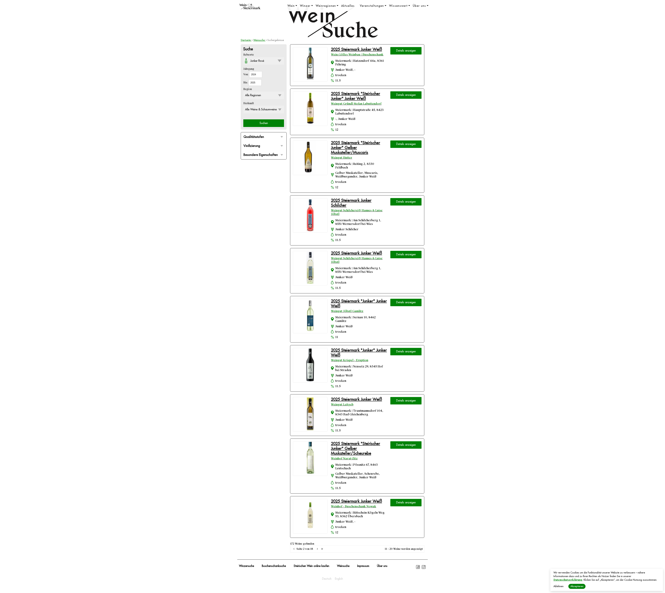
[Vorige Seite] (294, 549)
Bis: (246, 82)
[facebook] (418, 568)
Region (247, 89)
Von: (246, 74)
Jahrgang (248, 68)
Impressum (363, 566)
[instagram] (423, 568)
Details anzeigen (406, 50)
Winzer (305, 5)
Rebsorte (248, 54)
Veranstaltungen (372, 5)
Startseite (246, 40)
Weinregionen (326, 5)
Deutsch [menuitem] (326, 578)
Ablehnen (558, 586)
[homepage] (250, 7)
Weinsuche (259, 40)
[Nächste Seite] (317, 549)
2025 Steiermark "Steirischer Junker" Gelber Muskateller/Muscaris (355, 147)
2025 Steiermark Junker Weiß (356, 49)
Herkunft (248, 103)
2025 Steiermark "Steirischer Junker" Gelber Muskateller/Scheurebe (355, 448)
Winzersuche (246, 566)
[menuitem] (326, 578)
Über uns (419, 5)
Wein (291, 5)
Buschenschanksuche (274, 566)
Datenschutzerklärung (567, 579)
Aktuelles (348, 5)
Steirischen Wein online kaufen (311, 566)
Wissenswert (398, 5)
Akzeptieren (576, 586)
